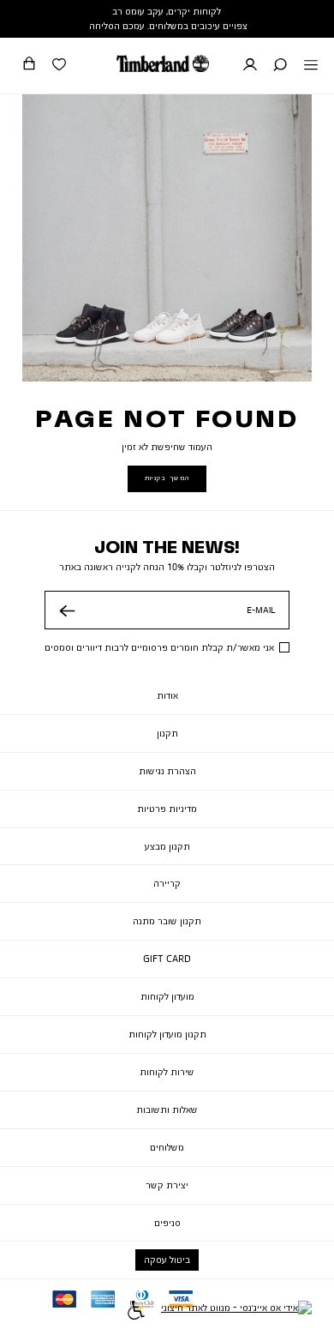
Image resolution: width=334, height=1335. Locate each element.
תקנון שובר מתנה (167, 921)
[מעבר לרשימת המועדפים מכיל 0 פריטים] (59, 66)
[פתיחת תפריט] (311, 66)
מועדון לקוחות (167, 996)
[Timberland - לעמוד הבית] (162, 63)
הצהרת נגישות (167, 771)
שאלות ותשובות (167, 1109)
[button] (280, 66)
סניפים (167, 1223)
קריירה (167, 883)
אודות (167, 695)
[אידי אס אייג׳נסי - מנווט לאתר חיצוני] (236, 1313)
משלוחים (167, 1147)
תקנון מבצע (167, 846)
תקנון (167, 733)
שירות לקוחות (167, 1072)
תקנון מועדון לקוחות (167, 1034)
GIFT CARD (167, 959)
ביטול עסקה (167, 1260)
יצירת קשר (167, 1185)
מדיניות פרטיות (167, 809)
